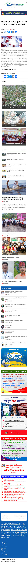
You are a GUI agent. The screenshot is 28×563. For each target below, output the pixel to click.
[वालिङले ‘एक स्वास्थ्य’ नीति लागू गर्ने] (14, 137)
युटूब (5, 549)
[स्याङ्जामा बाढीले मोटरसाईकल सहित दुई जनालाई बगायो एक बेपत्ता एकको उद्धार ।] (14, 188)
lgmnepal (13, 561)
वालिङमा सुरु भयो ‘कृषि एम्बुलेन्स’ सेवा (8, 234)
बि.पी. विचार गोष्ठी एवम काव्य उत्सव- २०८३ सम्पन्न (10, 258)
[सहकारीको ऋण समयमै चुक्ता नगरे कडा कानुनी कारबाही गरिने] (14, 119)
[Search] (26, 3)
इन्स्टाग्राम (5, 554)
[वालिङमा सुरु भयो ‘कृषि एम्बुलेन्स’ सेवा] (14, 223)
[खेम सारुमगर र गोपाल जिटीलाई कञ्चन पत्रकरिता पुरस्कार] (14, 271)
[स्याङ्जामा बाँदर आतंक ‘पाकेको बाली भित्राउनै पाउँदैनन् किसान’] (14, 97)
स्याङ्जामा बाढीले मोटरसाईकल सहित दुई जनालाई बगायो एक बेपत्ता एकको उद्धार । (12, 199)
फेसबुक (5, 546)
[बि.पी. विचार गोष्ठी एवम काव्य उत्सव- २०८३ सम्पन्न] (14, 247)
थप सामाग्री (23, 81)
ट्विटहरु (5, 551)
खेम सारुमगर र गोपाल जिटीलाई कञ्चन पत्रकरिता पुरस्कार (12, 281)
